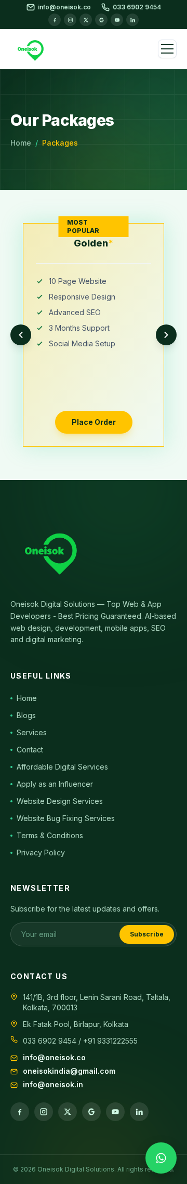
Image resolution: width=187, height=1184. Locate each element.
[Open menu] (167, 49)
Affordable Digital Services (62, 766)
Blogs (26, 715)
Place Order (94, 422)
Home (20, 142)
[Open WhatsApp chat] (161, 1157)
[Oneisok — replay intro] (32, 49)
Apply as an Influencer (55, 783)
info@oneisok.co (64, 7)
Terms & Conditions (50, 835)
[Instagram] (70, 20)
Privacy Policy (41, 852)
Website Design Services (60, 801)
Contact (30, 749)
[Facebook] (54, 20)
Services (32, 732)
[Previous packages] (20, 334)
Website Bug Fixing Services (66, 818)
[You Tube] (117, 20)
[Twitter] (85, 20)
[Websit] (101, 20)
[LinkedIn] (132, 20)
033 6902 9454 (137, 7)
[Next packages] (166, 334)
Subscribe (147, 934)
